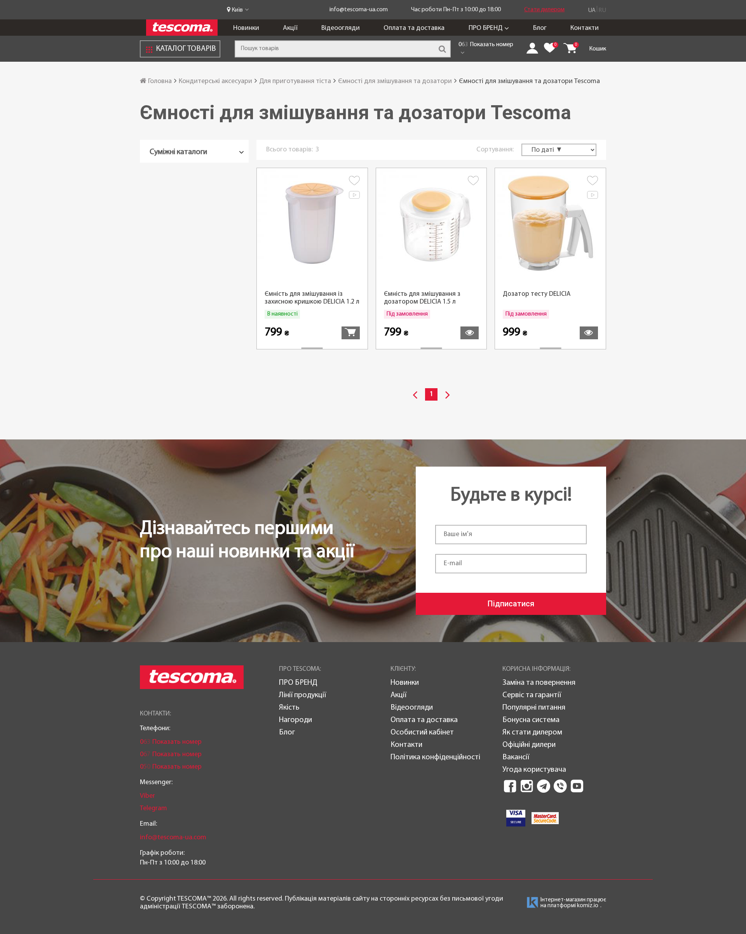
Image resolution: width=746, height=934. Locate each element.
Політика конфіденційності (435, 757)
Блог (540, 28)
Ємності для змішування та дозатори (395, 81)
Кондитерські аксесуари (215, 81)
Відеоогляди (340, 28)
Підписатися (511, 603)
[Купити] (351, 332)
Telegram (153, 808)
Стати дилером (544, 10)
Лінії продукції (302, 695)
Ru (602, 10)
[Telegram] (543, 786)
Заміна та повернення (538, 683)
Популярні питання (533, 708)
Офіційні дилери (529, 745)
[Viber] (560, 786)
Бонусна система (531, 720)
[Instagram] (526, 786)
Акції (290, 28)
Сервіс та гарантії (531, 695)
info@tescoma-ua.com (358, 10)
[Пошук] (442, 48)
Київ (237, 10)
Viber (147, 796)
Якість (289, 708)
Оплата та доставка (413, 28)
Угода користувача (534, 770)
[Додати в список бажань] (354, 182)
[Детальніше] (469, 332)
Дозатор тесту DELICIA (536, 294)
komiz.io (587, 906)
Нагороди (295, 720)
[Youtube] (577, 786)
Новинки (246, 28)
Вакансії (515, 757)
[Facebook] (510, 786)
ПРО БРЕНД (485, 28)
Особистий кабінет (422, 732)
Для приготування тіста (295, 81)
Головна (159, 81)
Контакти (584, 28)
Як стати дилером (532, 732)
